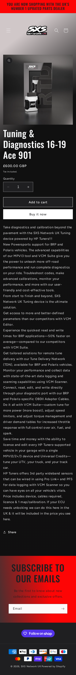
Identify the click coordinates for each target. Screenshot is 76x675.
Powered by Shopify (53, 666)
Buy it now (38, 214)
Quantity (9, 178)
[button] (8, 30)
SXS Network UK (31, 666)
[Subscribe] (62, 609)
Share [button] (12, 532)
